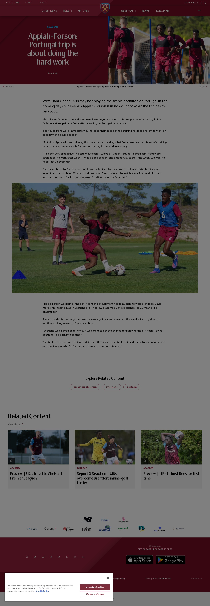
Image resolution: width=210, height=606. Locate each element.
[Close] (108, 578)
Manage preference (95, 594)
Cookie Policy (42, 591)
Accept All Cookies (95, 587)
